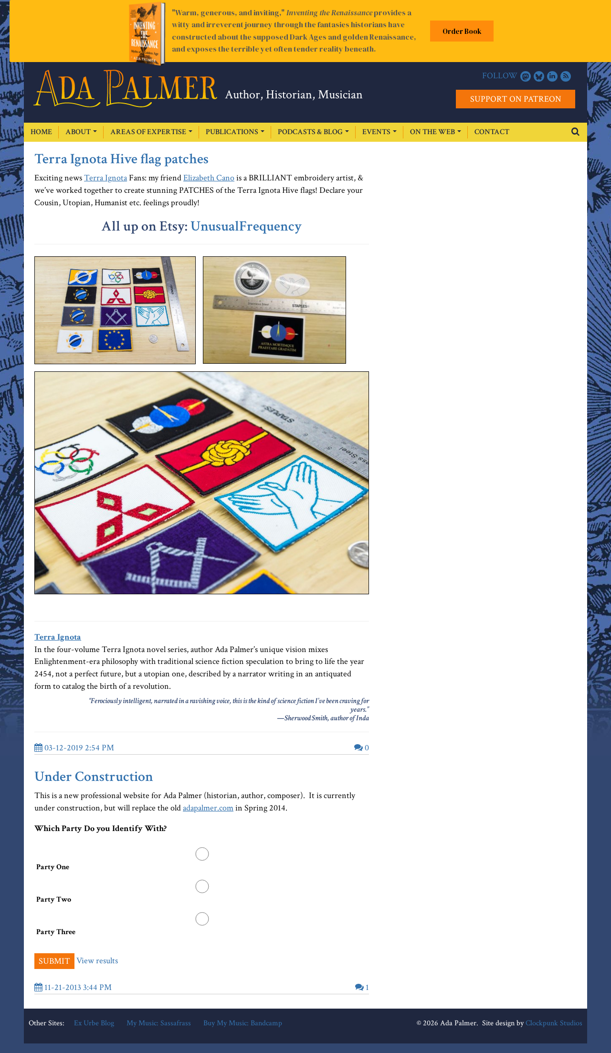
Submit (54, 961)
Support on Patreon (515, 99)
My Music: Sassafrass (158, 1023)
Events (377, 132)
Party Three (55, 932)
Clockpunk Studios (554, 1023)
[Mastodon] (525, 76)
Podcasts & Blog (311, 132)
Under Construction (93, 777)
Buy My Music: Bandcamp (242, 1023)
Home (41, 132)
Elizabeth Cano (208, 177)
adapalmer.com (208, 807)
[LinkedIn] (552, 76)
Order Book (462, 31)
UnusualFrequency (246, 226)
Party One (52, 867)
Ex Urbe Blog (94, 1023)
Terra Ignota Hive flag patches (121, 159)
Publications (233, 132)
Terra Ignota (105, 177)
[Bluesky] (539, 76)
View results (97, 960)
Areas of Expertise (149, 132)
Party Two (53, 900)
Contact (491, 132)
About (78, 132)
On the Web (433, 132)
